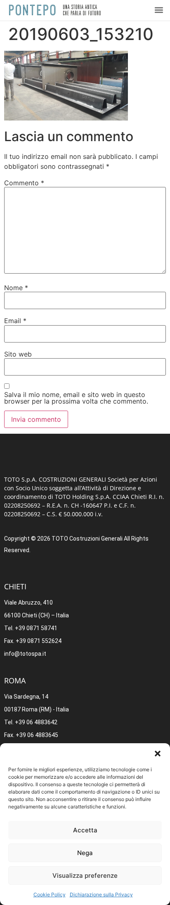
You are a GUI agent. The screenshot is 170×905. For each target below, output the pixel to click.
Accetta (85, 830)
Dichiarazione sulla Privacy (101, 894)
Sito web (18, 354)
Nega (85, 853)
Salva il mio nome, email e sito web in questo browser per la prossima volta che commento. (76, 397)
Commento (24, 183)
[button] (157, 753)
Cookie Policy (49, 894)
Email (15, 320)
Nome (16, 287)
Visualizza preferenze (85, 875)
